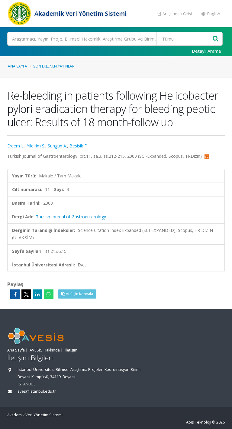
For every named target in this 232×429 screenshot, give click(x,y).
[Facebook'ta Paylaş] (15, 294)
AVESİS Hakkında (45, 350)
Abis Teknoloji (198, 422)
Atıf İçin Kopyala (79, 293)
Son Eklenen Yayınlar (53, 66)
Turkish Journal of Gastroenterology (71, 216)
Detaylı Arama (206, 51)
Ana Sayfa (17, 66)
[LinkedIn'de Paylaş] (37, 294)
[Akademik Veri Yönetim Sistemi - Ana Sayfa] (20, 13)
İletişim (71, 350)
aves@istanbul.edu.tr (37, 391)
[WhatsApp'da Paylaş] (48, 294)
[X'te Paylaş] (26, 294)
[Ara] (215, 39)
